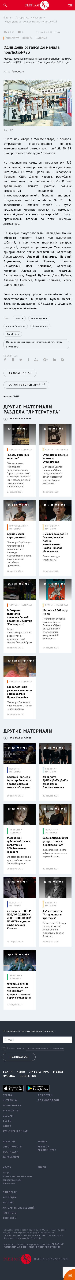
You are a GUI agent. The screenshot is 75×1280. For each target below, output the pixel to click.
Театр (7, 1071)
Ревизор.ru (18, 71)
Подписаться (19, 1056)
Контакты (10, 1218)
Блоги (7, 1126)
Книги (42, 1167)
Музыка (9, 1076)
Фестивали (11, 1151)
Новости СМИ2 (11, 396)
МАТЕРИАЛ (41, 38)
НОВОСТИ (27, 38)
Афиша (42, 1141)
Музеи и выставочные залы (17, 1176)
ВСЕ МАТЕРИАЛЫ (20, 418)
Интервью (10, 1100)
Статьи (8, 1095)
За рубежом (11, 1156)
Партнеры (10, 1212)
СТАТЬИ (13, 450)
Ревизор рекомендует (47, 1148)
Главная (7, 17)
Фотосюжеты (12, 1105)
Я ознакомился (15, 1048)
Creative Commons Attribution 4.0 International (33, 1246)
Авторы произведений (17, 1207)
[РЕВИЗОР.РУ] (37, 5)
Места (7, 1167)
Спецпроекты (12, 1146)
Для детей (45, 1095)
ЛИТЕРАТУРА (12, 38)
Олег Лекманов (38, 266)
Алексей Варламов (41, 256)
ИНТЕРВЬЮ (51, 526)
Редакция (10, 1197)
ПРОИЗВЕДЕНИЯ (17, 526)
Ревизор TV (10, 1110)
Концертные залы (12, 1179)
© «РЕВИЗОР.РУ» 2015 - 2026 (51, 1259)
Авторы (8, 1202)
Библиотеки (9, 1183)
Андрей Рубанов (37, 275)
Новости (38, 17)
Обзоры (8, 1115)
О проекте (10, 1192)
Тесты (7, 1120)
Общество (28, 1076)
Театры (6, 1172)
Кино (21, 1071)
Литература (22, 17)
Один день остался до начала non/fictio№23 (31, 21)
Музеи (58, 1071)
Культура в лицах (15, 1131)
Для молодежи (48, 1100)
